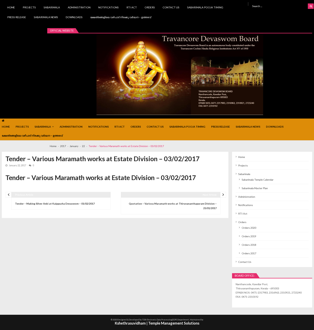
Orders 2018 (249, 244)
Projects (29, 7)
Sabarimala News (46, 17)
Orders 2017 (249, 253)
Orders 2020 (249, 227)
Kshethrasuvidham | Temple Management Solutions (157, 323)
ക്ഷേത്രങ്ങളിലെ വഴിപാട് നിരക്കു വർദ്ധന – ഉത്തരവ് (120, 17)
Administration (79, 7)
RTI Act (131, 7)
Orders (150, 7)
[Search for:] (274, 5)
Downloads (74, 17)
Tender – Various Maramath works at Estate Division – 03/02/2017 (100, 178)
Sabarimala (52, 7)
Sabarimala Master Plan (255, 188)
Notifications (108, 7)
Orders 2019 (249, 236)
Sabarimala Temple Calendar (257, 179)
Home (11, 7)
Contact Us (171, 7)
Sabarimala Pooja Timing (205, 7)
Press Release (16, 17)
